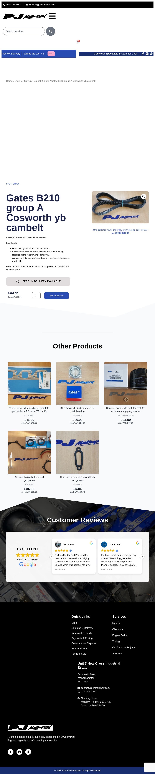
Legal (74, 623)
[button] (143, 196)
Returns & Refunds (81, 633)
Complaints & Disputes (83, 643)
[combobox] (24, 31)
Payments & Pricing (82, 638)
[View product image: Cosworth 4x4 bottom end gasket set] (29, 452)
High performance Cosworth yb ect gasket (77, 479)
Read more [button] (60, 569)
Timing (27, 81)
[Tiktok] (151, 54)
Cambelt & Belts (41, 81)
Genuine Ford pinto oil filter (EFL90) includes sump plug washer (125, 410)
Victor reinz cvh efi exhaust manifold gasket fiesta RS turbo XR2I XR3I (29, 410)
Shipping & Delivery (82, 628)
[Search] (50, 31)
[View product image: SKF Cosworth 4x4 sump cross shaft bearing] (77, 383)
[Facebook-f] (143, 54)
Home (9, 81)
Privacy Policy (79, 648)
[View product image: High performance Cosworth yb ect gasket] (77, 452)
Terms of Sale (78, 653)
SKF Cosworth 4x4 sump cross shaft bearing (77, 410)
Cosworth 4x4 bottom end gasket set (29, 479)
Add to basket (56, 295)
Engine (18, 81)
